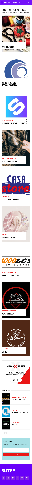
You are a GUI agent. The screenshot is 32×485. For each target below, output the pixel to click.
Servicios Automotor (9, 158)
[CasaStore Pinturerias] (16, 186)
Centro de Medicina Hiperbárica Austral (9, 84)
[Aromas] (16, 338)
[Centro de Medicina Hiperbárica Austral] (16, 72)
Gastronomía (16, 422)
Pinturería (5, 196)
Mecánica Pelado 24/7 (10, 161)
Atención (5, 79)
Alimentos (5, 348)
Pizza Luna (14, 425)
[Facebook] (3, 478)
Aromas (5, 352)
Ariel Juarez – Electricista (19, 400)
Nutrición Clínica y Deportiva (20, 412)
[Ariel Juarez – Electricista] (6, 399)
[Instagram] (8, 478)
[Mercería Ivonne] (16, 34)
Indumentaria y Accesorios (10, 44)
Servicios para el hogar (19, 397)
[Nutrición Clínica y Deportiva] (6, 411)
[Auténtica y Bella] (16, 224)
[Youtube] (27, 478)
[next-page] (5, 433)
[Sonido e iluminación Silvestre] (16, 110)
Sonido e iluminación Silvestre (13, 123)
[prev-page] (3, 433)
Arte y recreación (7, 120)
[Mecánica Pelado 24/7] (16, 148)
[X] (17, 478)
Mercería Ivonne (8, 47)
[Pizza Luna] (6, 424)
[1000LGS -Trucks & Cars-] (16, 262)
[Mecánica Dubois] (16, 300)
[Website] (22, 478)
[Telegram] (13, 478)
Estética (4, 234)
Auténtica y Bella (8, 237)
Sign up (16, 454)
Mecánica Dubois (8, 313)
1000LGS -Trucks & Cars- (11, 275)
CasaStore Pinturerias (10, 199)
